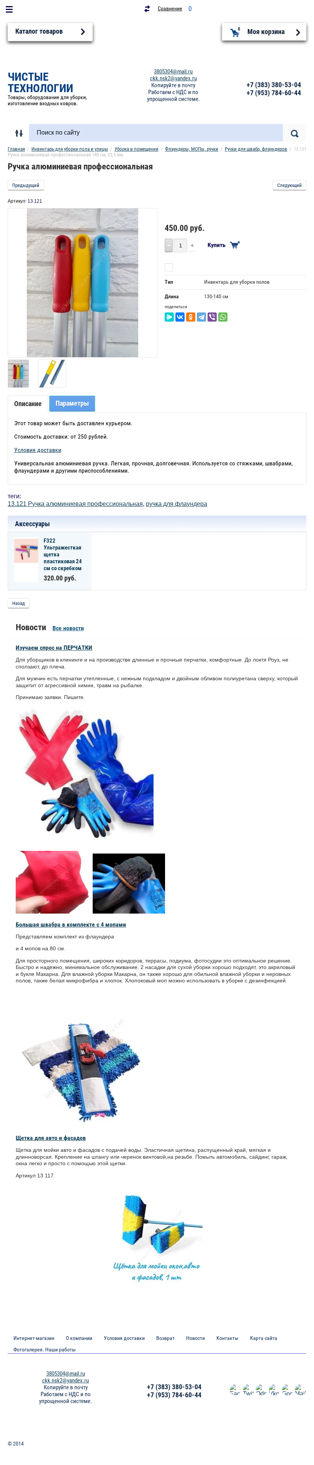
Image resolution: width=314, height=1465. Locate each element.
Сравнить (186, 267)
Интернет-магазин (33, 1338)
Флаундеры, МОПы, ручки (191, 149)
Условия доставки (37, 450)
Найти (294, 133)
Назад (18, 603)
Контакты (227, 1338)
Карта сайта (263, 1338)
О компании (79, 1338)
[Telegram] (201, 317)
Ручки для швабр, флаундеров (256, 149)
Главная (16, 149)
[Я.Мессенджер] (169, 317)
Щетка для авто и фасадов (51, 1137)
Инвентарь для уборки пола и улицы (69, 149)
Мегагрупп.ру (291, 1447)
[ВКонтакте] (180, 317)
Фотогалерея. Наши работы (44, 1349)
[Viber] (212, 317)
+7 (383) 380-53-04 (274, 85)
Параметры (72, 403)
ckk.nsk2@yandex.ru (173, 78)
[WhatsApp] (222, 317)
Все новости (68, 628)
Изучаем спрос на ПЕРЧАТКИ (54, 647)
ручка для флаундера (176, 504)
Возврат (165, 1338)
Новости (195, 1338)
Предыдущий (25, 185)
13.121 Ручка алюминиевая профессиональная (75, 504)
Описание (28, 404)
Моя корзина (261, 31)
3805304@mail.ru (173, 71)
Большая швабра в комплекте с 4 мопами (71, 924)
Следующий (289, 185)
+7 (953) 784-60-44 (274, 93)
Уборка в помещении (136, 149)
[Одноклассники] (190, 317)
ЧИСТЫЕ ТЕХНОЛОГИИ (40, 82)
